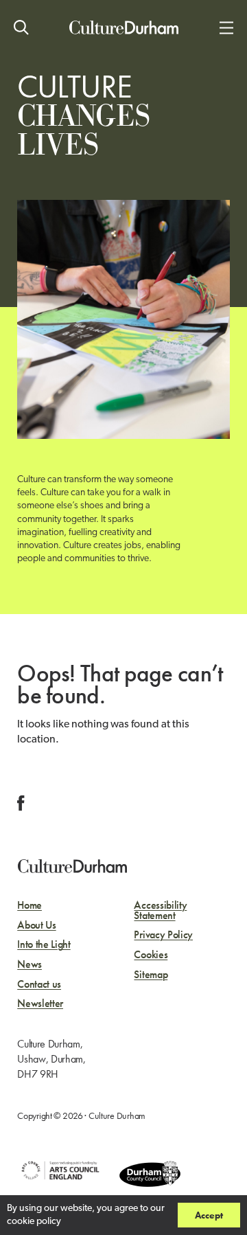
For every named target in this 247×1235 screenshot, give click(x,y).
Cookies (150, 955)
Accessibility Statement (160, 910)
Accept (209, 1215)
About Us (36, 925)
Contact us (39, 984)
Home (29, 905)
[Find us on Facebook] (21, 803)
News (29, 965)
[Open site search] (21, 27)
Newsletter (40, 1004)
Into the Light (44, 945)
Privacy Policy (163, 935)
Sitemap (150, 975)
